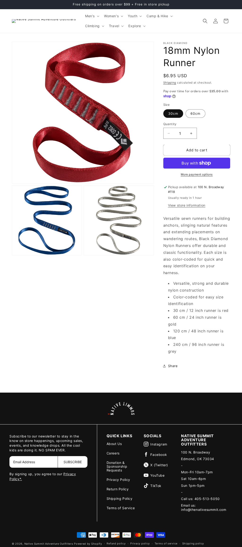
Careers (113, 453)
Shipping (169, 82)
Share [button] (173, 366)
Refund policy (116, 543)
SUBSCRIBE (73, 462)
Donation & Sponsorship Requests (117, 466)
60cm (195, 113)
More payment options (197, 174)
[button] (91, 16)
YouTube (157, 475)
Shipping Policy (120, 498)
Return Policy (118, 489)
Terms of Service (121, 508)
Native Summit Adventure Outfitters (48, 543)
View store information (186, 205)
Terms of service (166, 543)
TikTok (155, 486)
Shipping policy (193, 543)
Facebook (158, 455)
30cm (173, 113)
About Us (114, 444)
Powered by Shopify (88, 543)
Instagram (158, 444)
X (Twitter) (159, 465)
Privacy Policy (118, 480)
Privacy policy (140, 543)
